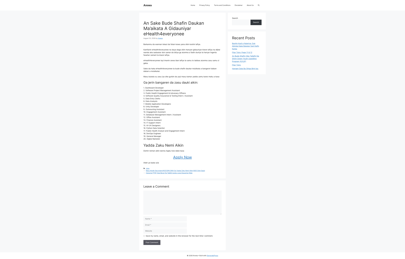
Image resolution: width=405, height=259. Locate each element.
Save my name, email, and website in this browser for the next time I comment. (179, 236)
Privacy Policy (204, 5)
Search (235, 18)
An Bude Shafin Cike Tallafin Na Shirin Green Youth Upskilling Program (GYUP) (245, 58)
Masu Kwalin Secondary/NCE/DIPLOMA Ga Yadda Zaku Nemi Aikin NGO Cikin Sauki (175, 171)
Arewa (147, 5)
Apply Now (182, 157)
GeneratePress (212, 256)
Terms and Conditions (222, 5)
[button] (259, 5)
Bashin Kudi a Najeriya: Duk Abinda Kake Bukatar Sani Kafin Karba (245, 46)
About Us (250, 5)
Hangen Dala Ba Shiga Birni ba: (245, 69)
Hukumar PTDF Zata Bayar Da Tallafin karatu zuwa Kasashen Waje (169, 173)
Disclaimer (239, 5)
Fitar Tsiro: (236, 65)
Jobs (147, 168)
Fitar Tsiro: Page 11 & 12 (242, 52)
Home (193, 5)
